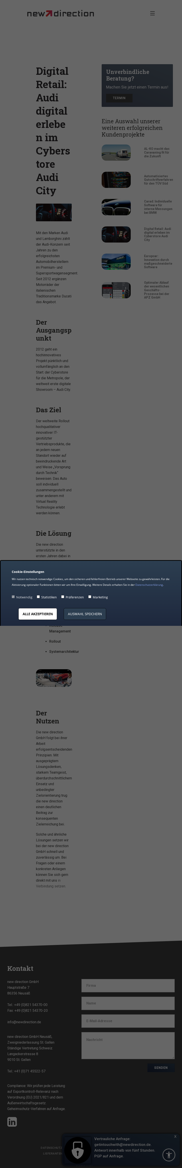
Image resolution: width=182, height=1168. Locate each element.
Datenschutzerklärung (149, 585)
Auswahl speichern (85, 614)
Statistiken (49, 597)
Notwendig (24, 597)
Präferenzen (75, 597)
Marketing (100, 597)
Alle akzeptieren (38, 614)
